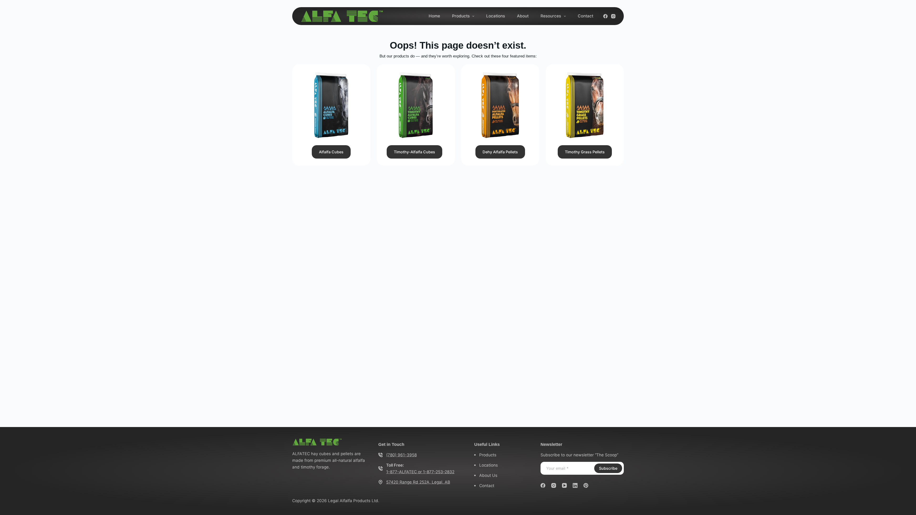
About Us (488, 475)
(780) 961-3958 (401, 455)
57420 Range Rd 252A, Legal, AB (418, 482)
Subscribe (608, 468)
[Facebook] (605, 16)
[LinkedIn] (575, 485)
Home (434, 16)
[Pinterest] (585, 485)
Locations (495, 16)
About (523, 16)
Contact (585, 16)
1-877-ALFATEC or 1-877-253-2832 (420, 471)
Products (461, 16)
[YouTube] (564, 485)
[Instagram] (613, 16)
